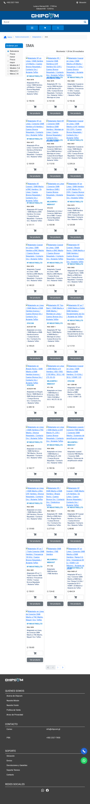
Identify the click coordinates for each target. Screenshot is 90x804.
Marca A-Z (14, 71)
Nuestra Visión (13, 705)
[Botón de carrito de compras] (45, 27)
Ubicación (11, 756)
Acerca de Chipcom (14, 696)
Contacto (10, 775)
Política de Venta (14, 710)
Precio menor (12, 55)
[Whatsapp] (42, 790)
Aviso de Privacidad (15, 715)
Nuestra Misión (13, 700)
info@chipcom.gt (53, 729)
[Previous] (57, 667)
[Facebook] (47, 790)
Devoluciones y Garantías (17, 765)
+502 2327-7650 (53, 738)
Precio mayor (12, 61)
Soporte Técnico (13, 770)
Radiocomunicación (22, 37)
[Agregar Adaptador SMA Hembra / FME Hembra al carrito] (55, 597)
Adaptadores (36, 37)
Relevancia (14, 51)
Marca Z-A (14, 74)
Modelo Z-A (15, 68)
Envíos (9, 760)
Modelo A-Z (15, 65)
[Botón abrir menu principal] (32, 27)
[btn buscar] (85, 22)
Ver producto (35, 113)
